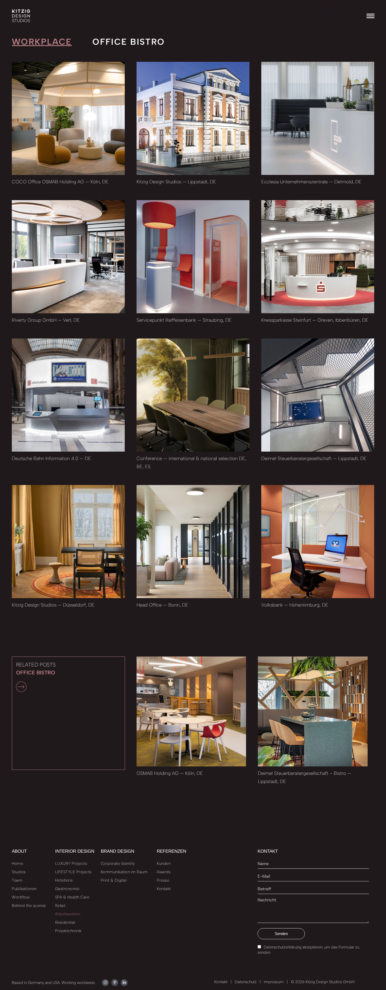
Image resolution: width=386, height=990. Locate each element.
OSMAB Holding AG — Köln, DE (170, 773)
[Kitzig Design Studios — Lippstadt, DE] (193, 118)
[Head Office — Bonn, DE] (193, 541)
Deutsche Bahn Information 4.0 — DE (51, 458)
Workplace (42, 42)
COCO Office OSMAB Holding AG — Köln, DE (60, 182)
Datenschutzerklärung (282, 947)
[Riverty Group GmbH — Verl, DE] (68, 256)
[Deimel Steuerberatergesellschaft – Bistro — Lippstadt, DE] (313, 711)
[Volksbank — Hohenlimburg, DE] (317, 541)
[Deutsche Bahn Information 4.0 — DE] (68, 395)
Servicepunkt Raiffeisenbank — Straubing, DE (184, 320)
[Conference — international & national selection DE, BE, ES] (193, 395)
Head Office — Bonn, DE (162, 605)
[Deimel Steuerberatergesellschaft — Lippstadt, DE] (317, 395)
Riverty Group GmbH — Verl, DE (46, 320)
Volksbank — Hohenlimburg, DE (294, 605)
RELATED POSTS (36, 668)
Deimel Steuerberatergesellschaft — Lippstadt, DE (314, 458)
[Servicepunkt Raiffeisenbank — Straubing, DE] (193, 256)
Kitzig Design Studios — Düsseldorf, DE (53, 605)
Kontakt (220, 981)
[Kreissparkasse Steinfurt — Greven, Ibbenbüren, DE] (317, 256)
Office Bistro (128, 42)
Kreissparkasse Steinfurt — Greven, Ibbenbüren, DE (314, 320)
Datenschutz (246, 981)
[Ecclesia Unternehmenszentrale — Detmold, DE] (317, 118)
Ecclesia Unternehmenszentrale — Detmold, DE (311, 182)
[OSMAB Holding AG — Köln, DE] (191, 711)
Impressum (274, 981)
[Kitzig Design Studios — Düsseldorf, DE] (68, 541)
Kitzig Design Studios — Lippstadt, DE (176, 182)
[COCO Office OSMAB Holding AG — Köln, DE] (68, 118)
